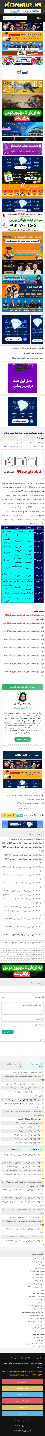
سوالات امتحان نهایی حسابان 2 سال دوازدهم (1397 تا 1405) (22, 950)
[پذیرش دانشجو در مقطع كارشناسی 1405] (22, 129)
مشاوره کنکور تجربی (38, 1334)
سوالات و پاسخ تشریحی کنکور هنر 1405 (28, 1142)
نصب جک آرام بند (38, 1331)
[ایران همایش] (22, 224)
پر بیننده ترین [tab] (34, 1149)
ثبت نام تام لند (39, 1280)
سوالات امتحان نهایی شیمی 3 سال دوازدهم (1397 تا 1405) (22, 855)
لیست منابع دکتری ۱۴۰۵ (37, 1315)
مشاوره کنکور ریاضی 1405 (36, 1287)
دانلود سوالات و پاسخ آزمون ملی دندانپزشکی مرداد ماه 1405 (21, 1099)
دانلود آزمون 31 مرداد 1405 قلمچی (29, 1119)
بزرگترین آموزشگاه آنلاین (37, 1318)
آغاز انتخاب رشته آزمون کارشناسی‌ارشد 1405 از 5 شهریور (23, 1084)
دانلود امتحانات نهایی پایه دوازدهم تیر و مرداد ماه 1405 (24, 839)
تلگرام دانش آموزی (22, 1401)
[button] (40, 18)
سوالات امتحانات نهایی (21, 348)
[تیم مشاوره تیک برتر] (22, 239)
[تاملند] (22, 774)
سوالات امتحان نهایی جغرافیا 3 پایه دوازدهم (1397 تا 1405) (22, 954)
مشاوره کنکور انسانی (38, 1293)
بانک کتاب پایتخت (38, 1347)
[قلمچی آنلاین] (22, 215)
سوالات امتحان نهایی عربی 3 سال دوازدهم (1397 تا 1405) (23, 906)
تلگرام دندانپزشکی (22, 1388)
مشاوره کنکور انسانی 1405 (36, 1271)
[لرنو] (22, 101)
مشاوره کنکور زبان (38, 1299)
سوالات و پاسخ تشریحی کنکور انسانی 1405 (26, 1134)
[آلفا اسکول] (22, 72)
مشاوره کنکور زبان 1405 (36, 1306)
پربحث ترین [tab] (12, 1149)
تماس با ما (14, 1357)
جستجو (5, 18)
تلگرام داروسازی (23, 1394)
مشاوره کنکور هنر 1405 (37, 1262)
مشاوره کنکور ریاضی (38, 1277)
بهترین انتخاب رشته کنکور (36, 1296)
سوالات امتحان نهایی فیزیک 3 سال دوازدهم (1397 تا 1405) (22, 890)
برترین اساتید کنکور (38, 1328)
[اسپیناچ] (22, 148)
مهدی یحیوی (40, 1340)
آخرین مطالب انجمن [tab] (14, 1065)
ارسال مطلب (36, 1357)
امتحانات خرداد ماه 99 (25, 795)
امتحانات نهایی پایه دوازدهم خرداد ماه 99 (31, 803)
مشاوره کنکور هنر (39, 1284)
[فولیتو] (22, 53)
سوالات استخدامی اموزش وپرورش (33, 1343)
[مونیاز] (22, 305)
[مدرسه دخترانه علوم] (22, 291)
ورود (3, 997)
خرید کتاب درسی (39, 1268)
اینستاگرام (22, 1413)
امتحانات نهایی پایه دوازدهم (35, 799)
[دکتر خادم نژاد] (22, 177)
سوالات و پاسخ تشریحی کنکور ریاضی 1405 (27, 1131)
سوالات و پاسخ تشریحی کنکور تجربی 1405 (27, 1127)
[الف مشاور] (22, 253)
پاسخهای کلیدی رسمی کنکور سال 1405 (28, 1123)
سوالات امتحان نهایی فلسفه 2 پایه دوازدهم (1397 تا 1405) (22, 895)
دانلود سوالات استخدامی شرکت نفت (33, 1312)
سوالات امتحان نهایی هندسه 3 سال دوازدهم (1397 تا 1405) (22, 843)
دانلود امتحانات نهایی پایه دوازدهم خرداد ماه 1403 (24, 1217)
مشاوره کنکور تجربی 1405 (36, 1321)
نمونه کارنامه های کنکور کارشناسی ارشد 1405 (26, 1072)
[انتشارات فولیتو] (22, 115)
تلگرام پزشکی (22, 1381)
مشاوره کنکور (40, 1324)
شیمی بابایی (40, 1302)
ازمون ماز (41, 1265)
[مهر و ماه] (22, 26)
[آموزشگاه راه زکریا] (22, 139)
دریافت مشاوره (22, 739)
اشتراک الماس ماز (39, 1309)
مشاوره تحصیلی (39, 1274)
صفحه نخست (36, 348)
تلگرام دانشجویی (22, 1407)
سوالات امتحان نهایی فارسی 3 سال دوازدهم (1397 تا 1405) (22, 958)
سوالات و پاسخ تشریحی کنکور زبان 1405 (27, 1138)
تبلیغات (6, 1357)
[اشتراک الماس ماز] (22, 163)
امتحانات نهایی (11, 795)
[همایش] (22, 267)
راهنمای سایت (25, 1357)
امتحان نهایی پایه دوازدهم (34, 353)
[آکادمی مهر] (22, 191)
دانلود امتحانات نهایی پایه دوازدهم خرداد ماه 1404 (24, 1236)
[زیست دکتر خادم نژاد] (22, 60)
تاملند (42, 1290)
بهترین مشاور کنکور (38, 1258)
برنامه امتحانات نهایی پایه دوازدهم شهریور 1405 (25, 1088)
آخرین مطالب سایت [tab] (36, 1065)
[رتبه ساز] (22, 45)
